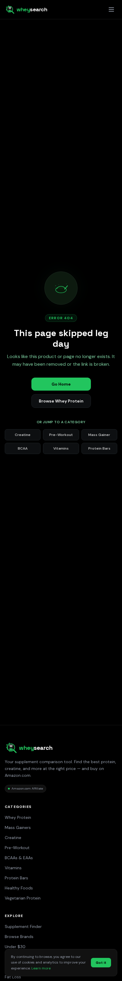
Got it (101, 962)
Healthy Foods (19, 888)
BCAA (23, 448)
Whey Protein (18, 817)
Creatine (22, 434)
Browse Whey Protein (61, 401)
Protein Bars (99, 448)
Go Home (61, 384)
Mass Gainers (18, 827)
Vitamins (61, 448)
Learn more (41, 968)
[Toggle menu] (111, 9)
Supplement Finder (23, 926)
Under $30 (15, 946)
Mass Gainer (99, 434)
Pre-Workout (61, 434)
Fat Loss (13, 977)
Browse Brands (19, 936)
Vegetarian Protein (23, 898)
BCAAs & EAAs (19, 857)
